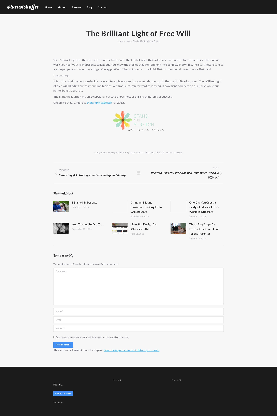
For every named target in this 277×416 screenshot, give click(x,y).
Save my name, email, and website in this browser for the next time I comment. (92, 337)
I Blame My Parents (84, 202)
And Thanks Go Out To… (88, 224)
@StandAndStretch (99, 102)
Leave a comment (174, 152)
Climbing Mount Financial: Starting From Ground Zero (146, 207)
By (135, 152)
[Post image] (61, 206)
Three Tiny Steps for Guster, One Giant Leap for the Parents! (204, 229)
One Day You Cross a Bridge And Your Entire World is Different (204, 207)
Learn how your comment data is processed (131, 350)
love (108, 152)
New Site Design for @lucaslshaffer (144, 227)
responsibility (118, 152)
